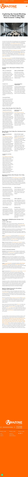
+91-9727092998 (19, 426)
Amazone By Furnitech (8, 263)
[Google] (24, 1)
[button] (26, 6)
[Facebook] (20, 433)
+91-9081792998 (19, 427)
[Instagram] (27, 1)
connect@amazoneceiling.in (8, 427)
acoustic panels (17, 264)
